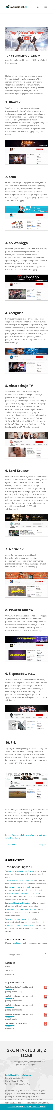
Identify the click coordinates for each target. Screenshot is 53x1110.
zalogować (18, 943)
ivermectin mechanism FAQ (18, 887)
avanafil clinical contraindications (21, 909)
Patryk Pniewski (17, 60)
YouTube (41, 60)
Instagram (9, 974)
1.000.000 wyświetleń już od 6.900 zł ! (23, 1107)
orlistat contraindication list (18, 919)
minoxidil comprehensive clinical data (23, 893)
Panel (7, 966)
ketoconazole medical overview (20, 880)
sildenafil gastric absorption (18, 903)
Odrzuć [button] (42, 1107)
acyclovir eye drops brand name (20, 871)
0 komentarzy (11, 63)
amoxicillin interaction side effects (21, 925)
